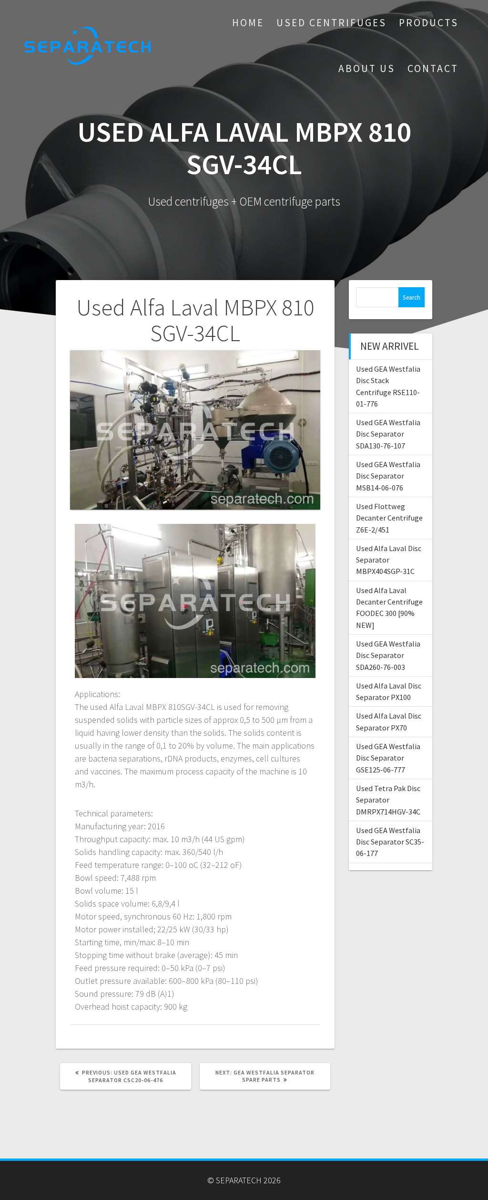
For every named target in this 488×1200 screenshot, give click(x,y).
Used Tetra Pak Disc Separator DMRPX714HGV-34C (388, 799)
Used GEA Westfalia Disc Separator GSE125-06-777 (388, 757)
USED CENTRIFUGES (331, 22)
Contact (432, 68)
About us (366, 68)
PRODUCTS (428, 22)
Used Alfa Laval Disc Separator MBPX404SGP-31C (388, 559)
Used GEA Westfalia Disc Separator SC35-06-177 (390, 841)
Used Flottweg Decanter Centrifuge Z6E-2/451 (389, 517)
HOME (248, 22)
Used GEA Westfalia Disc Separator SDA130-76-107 (388, 433)
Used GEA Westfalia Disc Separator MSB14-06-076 (388, 475)
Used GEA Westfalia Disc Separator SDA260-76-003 (388, 655)
